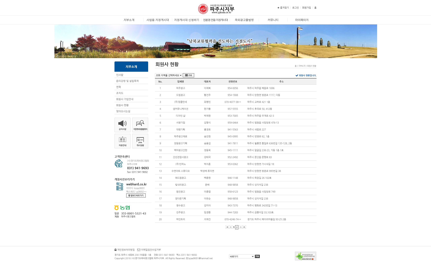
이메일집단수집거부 (150, 249)
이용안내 (122, 145)
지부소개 (129, 20)
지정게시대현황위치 (140, 129)
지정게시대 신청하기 (186, 20)
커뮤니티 (273, 20)
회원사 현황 (122, 105)
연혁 (118, 87)
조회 (190, 75)
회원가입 (306, 7)
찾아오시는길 (123, 111)
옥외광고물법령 (244, 20)
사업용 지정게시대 (157, 20)
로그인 (295, 7)
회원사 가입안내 (124, 99)
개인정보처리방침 (126, 249)
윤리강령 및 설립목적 (127, 80)
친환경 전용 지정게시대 (215, 20)
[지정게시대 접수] (215, 8)
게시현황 (140, 145)
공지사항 (122, 129)
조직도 (119, 93)
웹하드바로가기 (136, 195)
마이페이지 (302, 20)
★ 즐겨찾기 (283, 7)
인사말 (119, 74)
